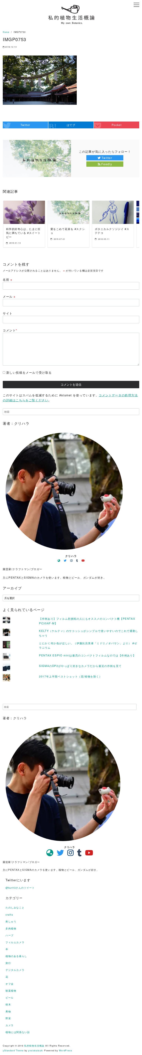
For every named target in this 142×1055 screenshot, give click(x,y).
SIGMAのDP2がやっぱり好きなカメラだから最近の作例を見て (80, 666)
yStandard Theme (13, 1050)
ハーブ (10, 935)
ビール (10, 997)
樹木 (8, 1004)
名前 (7, 279)
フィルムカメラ (15, 942)
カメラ (10, 1025)
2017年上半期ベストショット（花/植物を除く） (70, 676)
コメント (10, 330)
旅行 (8, 963)
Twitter (107, 158)
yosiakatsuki (35, 1050)
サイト (8, 313)
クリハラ (71, 556)
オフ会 (10, 983)
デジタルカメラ (15, 970)
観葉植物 (11, 990)
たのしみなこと (15, 907)
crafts (9, 914)
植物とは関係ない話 (18, 1032)
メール (9, 296)
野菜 (8, 1018)
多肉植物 (11, 928)
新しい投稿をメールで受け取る (29, 372)
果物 (8, 1011)
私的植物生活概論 (34, 1045)
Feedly (106, 164)
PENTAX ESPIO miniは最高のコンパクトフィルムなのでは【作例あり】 (87, 655)
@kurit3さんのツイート (20, 887)
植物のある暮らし (16, 956)
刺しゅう (11, 921)
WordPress (65, 1050)
